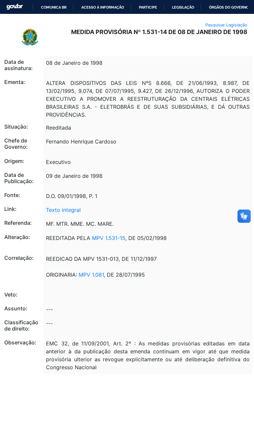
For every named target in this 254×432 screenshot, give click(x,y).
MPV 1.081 (91, 274)
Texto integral (63, 210)
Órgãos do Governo (229, 7)
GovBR (14, 7)
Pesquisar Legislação (226, 24)
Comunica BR (53, 7)
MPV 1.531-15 (108, 238)
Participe (148, 7)
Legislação (183, 7)
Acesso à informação (102, 7)
